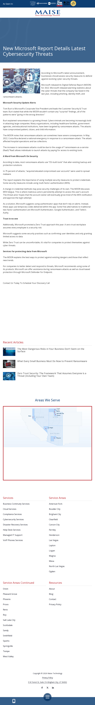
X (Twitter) (47, 687)
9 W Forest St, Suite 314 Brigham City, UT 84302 (47, 682)
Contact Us (14, 701)
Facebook (42, 687)
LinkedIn (52, 687)
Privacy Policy (47, 677)
